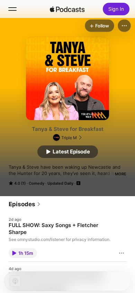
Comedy (36, 183)
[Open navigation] (12, 9)
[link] (25, 204)
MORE (120, 173)
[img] (67, 9)
